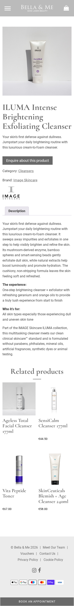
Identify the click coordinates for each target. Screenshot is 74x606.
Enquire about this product (27, 160)
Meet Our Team (54, 547)
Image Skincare (25, 180)
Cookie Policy (53, 560)
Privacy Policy (28, 560)
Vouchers (27, 554)
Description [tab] (16, 211)
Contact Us (47, 554)
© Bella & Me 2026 (24, 547)
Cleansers (26, 171)
